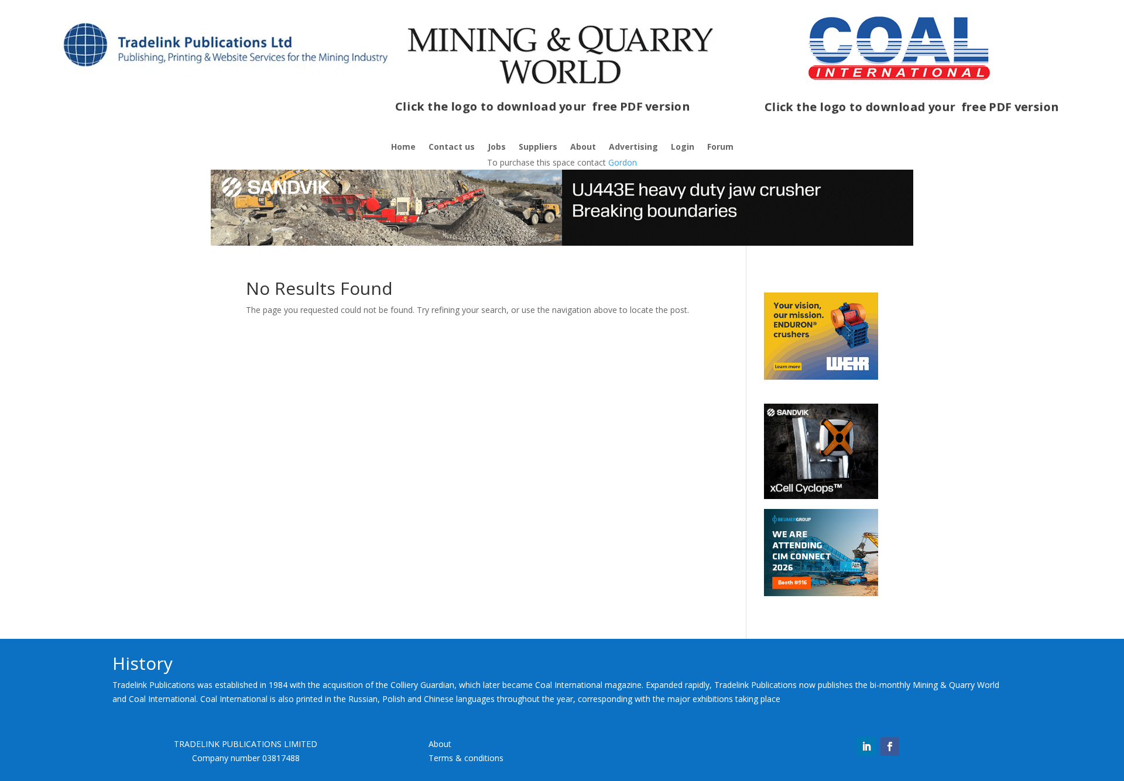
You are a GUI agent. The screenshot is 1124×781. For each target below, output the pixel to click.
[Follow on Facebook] (889, 746)
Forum (720, 147)
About (583, 147)
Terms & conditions (466, 757)
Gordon (622, 162)
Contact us (452, 147)
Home (403, 147)
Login (682, 147)
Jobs (497, 147)
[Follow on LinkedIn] (866, 746)
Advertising (633, 147)
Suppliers (538, 147)
